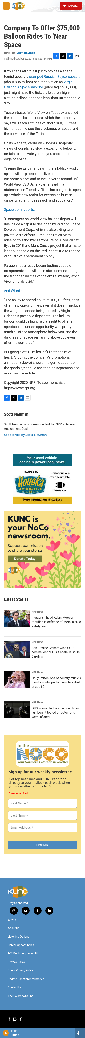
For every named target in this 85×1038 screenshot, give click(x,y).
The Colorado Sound (20, 996)
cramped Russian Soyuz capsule (54, 76)
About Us (13, 928)
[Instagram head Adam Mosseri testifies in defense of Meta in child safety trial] (17, 618)
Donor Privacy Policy (20, 970)
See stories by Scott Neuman (25, 435)
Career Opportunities (21, 945)
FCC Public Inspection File (23, 953)
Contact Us (15, 987)
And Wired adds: (16, 291)
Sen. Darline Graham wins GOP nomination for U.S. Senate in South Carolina (56, 652)
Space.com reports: (19, 209)
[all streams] (80, 1033)
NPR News (37, 611)
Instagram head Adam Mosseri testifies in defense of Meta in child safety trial (56, 622)
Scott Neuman (25, 53)
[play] (6, 1033)
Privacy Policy (16, 962)
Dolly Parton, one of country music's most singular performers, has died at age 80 (56, 682)
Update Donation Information (26, 979)
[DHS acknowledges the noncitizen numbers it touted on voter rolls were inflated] (17, 709)
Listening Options (18, 936)
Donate (72, 6)
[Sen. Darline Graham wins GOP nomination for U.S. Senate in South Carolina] (17, 649)
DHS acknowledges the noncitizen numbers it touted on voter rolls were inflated (55, 712)
